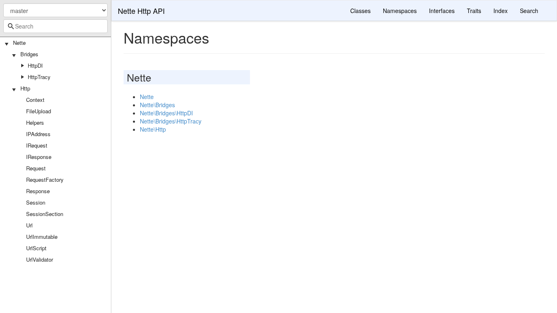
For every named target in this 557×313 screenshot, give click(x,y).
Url (29, 225)
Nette (19, 42)
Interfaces (442, 11)
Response (38, 191)
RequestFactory (45, 179)
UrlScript (36, 248)
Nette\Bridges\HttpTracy (170, 121)
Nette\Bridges (157, 105)
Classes (360, 11)
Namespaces (400, 11)
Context (35, 100)
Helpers (35, 122)
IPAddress (38, 134)
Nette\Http (153, 129)
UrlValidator (39, 259)
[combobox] (55, 26)
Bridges (29, 54)
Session (35, 202)
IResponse (38, 157)
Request (36, 168)
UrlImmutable (41, 236)
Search (529, 11)
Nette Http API (141, 10)
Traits (474, 11)
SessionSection (44, 214)
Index (500, 11)
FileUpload (38, 111)
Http (25, 88)
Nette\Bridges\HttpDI (166, 113)
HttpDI (35, 65)
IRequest (36, 145)
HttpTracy (39, 77)
